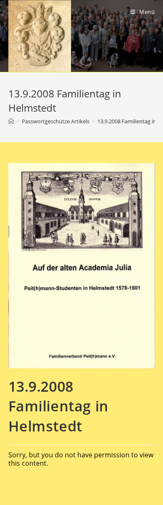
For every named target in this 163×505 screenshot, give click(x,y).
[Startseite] (11, 121)
